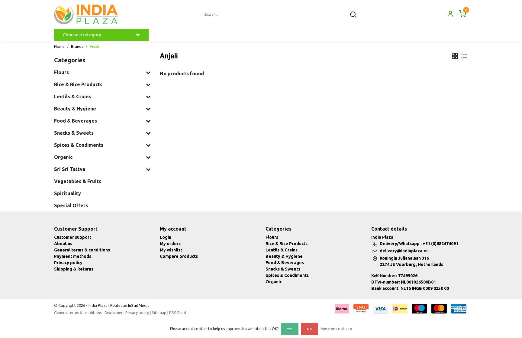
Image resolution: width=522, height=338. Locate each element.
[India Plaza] (86, 14)
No (309, 329)
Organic (274, 281)
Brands (77, 46)
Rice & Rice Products (287, 243)
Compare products (179, 256)
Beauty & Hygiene (284, 256)
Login (165, 237)
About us (63, 243)
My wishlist (171, 250)
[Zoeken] (353, 14)
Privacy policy (68, 262)
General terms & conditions (82, 250)
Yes (289, 329)
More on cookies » (336, 329)
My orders (170, 243)
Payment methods (72, 256)
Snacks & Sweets (283, 269)
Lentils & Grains (282, 250)
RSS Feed (177, 312)
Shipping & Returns (73, 269)
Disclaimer (114, 312)
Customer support (72, 237)
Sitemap (159, 312)
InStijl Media (138, 305)
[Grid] (455, 56)
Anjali (94, 46)
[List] (464, 56)
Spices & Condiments (287, 275)
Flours (272, 237)
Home (59, 46)
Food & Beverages (285, 262)
